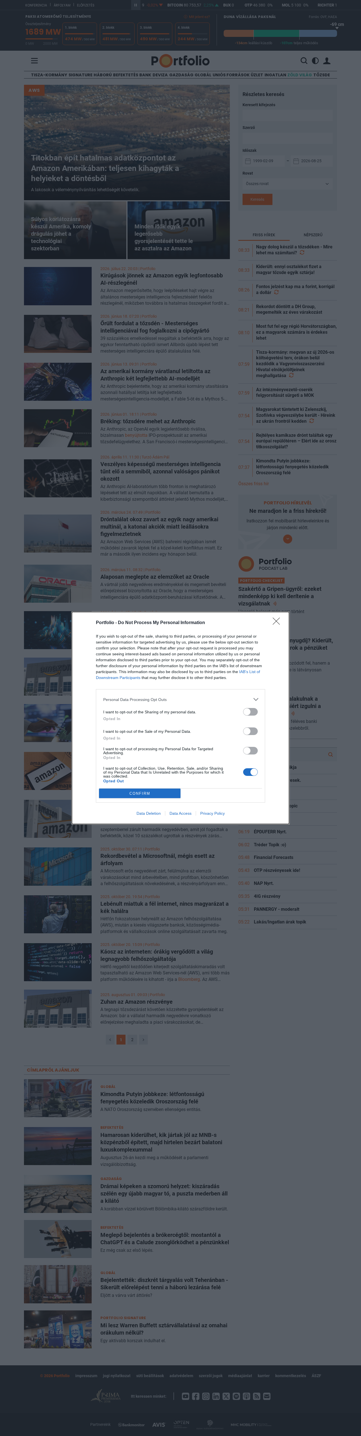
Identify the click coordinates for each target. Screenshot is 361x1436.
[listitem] (180, 699)
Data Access (180, 813)
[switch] (250, 712)
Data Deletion (149, 813)
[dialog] (180, 718)
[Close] (278, 623)
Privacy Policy (212, 813)
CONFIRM (139, 793)
